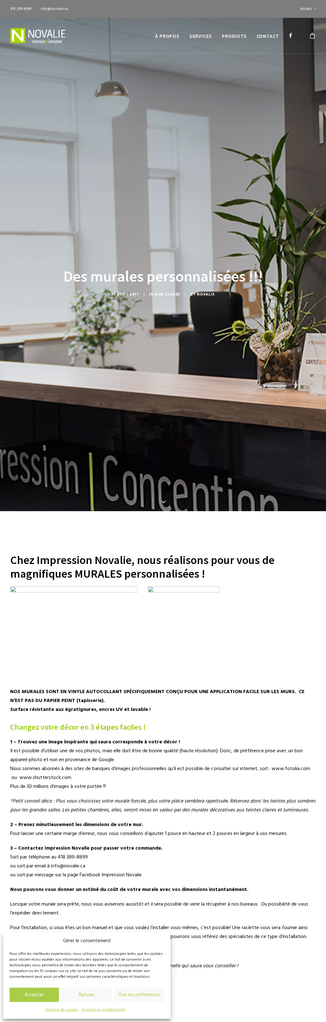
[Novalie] (37, 35)
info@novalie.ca (54, 9)
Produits (234, 36)
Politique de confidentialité (103, 1010)
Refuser (87, 995)
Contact (268, 36)
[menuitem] (308, 9)
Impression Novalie (122, 875)
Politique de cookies (62, 1010)
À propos (167, 36)
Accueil (306, 9)
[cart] (312, 35)
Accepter (34, 995)
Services (200, 36)
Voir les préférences (139, 995)
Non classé (167, 294)
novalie (206, 294)
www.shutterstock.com (45, 778)
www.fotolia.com (291, 769)
